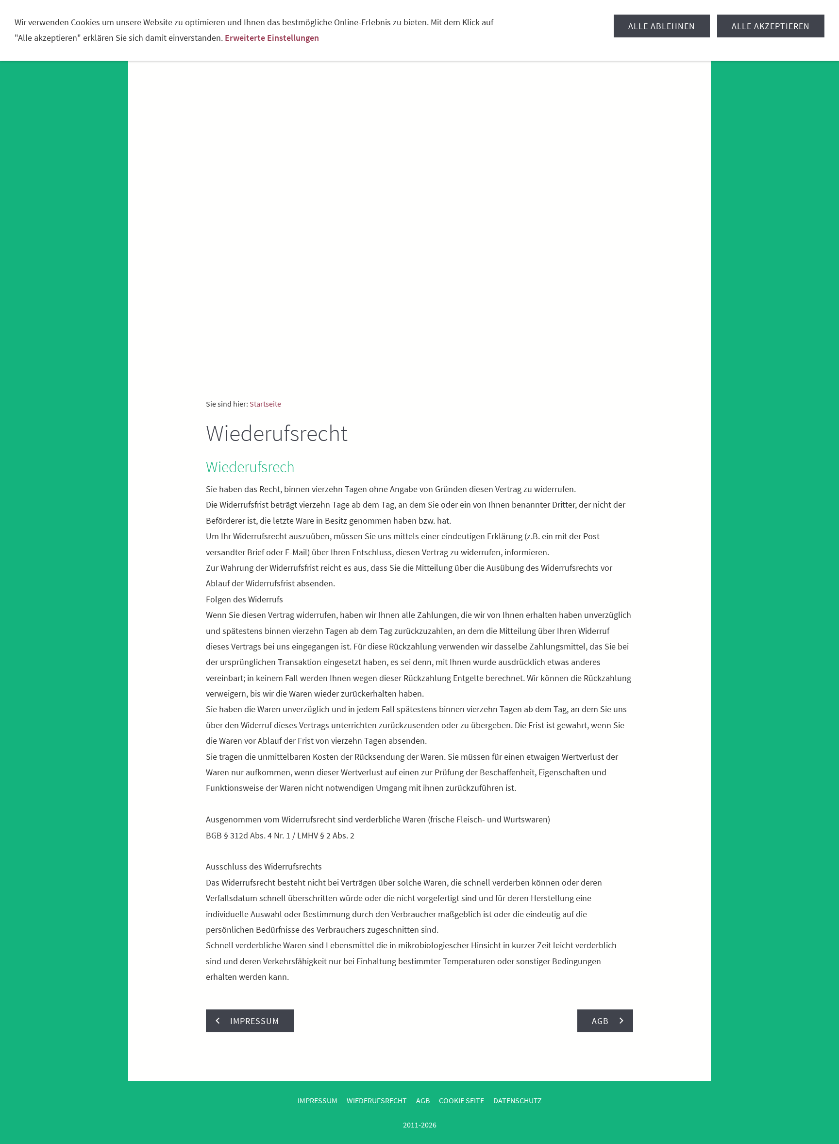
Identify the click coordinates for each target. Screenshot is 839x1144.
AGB (423, 1100)
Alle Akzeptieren (771, 26)
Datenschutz (517, 1100)
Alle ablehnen (661, 26)
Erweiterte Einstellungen (272, 37)
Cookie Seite (461, 1100)
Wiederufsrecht (377, 1100)
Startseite (265, 404)
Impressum (317, 1100)
